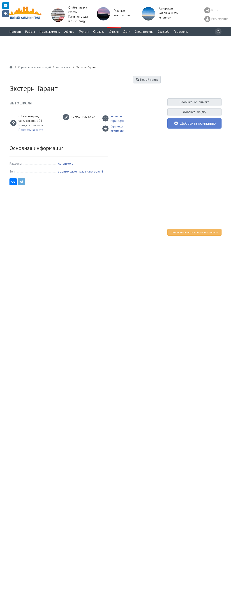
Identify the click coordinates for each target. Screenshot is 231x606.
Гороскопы (181, 32)
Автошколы (66, 163)
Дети (126, 32)
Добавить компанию (197, 123)
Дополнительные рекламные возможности (194, 232)
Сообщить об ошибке (194, 102)
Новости (15, 32)
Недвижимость (49, 32)
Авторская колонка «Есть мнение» (168, 12)
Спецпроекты (144, 32)
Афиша (69, 32)
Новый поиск (148, 80)
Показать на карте (30, 130)
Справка (98, 32)
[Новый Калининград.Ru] (11, 67)
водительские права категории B (80, 171)
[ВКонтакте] (13, 181)
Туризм (84, 32)
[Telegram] (21, 181)
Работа (30, 32)
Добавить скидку (194, 112)
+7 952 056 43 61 (83, 117)
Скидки (114, 32)
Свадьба (163, 32)
